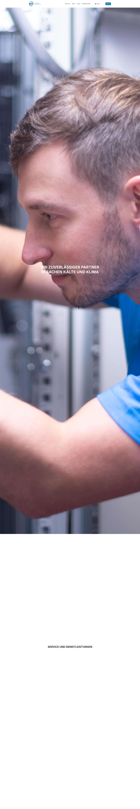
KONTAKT (108, 3)
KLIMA (78, 3)
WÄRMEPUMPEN (86, 3)
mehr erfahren (36, 685)
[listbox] (98, 4)
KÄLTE (73, 3)
